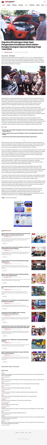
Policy (30, 432)
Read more (5, 243)
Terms (26, 432)
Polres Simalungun (11, 197)
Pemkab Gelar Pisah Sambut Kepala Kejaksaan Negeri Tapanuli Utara (19, 136)
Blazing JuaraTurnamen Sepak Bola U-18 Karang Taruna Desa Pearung (16, 400)
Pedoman (22, 432)
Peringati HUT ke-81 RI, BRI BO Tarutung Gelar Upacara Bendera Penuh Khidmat (15, 300)
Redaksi (17, 432)
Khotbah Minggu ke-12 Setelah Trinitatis (9, 404)
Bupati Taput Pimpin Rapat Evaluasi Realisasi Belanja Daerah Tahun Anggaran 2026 (15, 275)
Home (2, 8)
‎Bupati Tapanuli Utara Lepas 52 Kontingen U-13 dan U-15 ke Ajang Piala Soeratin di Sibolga (15, 247)
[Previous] (22, 140)
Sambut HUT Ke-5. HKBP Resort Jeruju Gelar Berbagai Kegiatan (14, 340)
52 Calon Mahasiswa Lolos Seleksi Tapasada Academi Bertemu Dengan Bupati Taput (19, 392)
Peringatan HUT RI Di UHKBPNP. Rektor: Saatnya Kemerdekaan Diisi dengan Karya (13, 313)
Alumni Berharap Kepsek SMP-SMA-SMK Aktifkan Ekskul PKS (15, 287)
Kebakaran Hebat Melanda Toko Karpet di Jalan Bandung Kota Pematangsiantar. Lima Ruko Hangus (22, 408)
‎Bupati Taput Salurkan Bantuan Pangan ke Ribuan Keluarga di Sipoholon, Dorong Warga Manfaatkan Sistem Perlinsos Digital (22, 375)
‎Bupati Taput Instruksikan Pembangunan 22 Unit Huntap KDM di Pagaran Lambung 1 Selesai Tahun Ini (15, 234)
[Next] (24, 140)
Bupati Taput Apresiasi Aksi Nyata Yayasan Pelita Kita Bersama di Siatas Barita (15, 352)
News (5, 8)
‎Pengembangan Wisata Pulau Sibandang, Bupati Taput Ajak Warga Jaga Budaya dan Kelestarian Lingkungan (15, 326)
